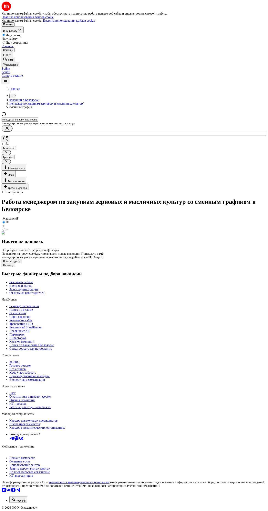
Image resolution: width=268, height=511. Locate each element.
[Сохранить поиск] (5, 139)
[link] (8, 59)
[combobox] (20, 120)
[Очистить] (7, 128)
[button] (6, 68)
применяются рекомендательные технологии (79, 482)
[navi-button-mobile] (5, 80)
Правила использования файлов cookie (69, 20)
